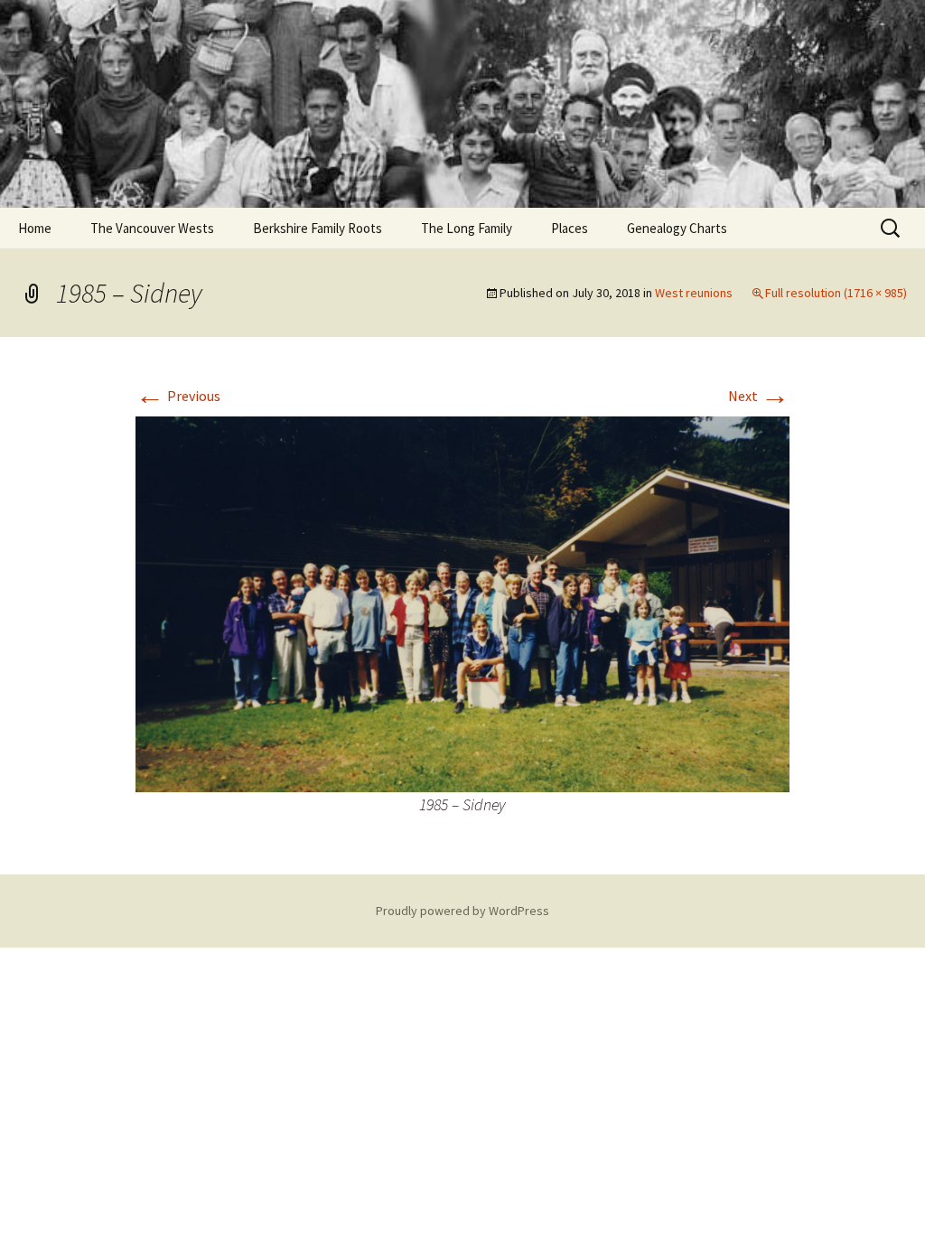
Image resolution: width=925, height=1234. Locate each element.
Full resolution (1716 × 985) (836, 293)
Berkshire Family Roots (317, 228)
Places (569, 228)
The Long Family (466, 228)
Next (759, 396)
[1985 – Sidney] (462, 603)
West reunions (694, 293)
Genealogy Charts (677, 228)
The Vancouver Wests (152, 228)
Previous (177, 396)
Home (34, 228)
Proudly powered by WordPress (462, 910)
